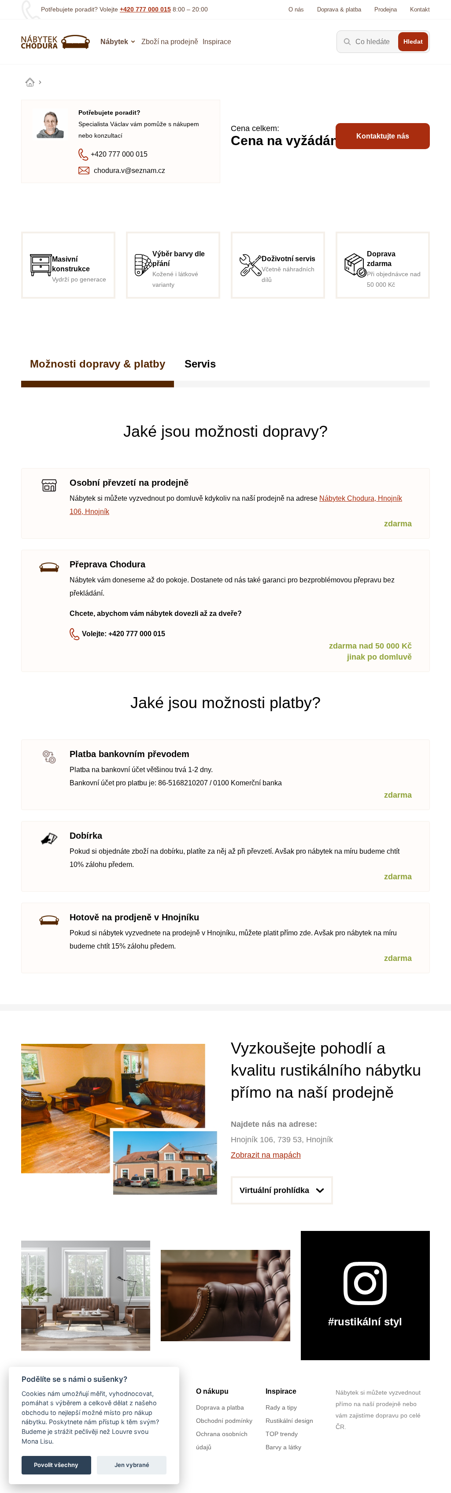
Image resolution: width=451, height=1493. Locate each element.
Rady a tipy (281, 1407)
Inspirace (217, 41)
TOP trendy (282, 1433)
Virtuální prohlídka (274, 1190)
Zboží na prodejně (169, 41)
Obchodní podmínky (224, 1420)
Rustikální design (289, 1420)
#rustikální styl (365, 1322)
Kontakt (420, 9)
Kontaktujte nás (382, 136)
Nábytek (114, 41)
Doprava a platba (220, 1407)
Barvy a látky (283, 1447)
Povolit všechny (56, 1464)
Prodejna (385, 9)
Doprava (339, 9)
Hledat (413, 41)
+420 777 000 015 (145, 9)
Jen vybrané (132, 1464)
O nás (296, 9)
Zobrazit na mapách (266, 1155)
